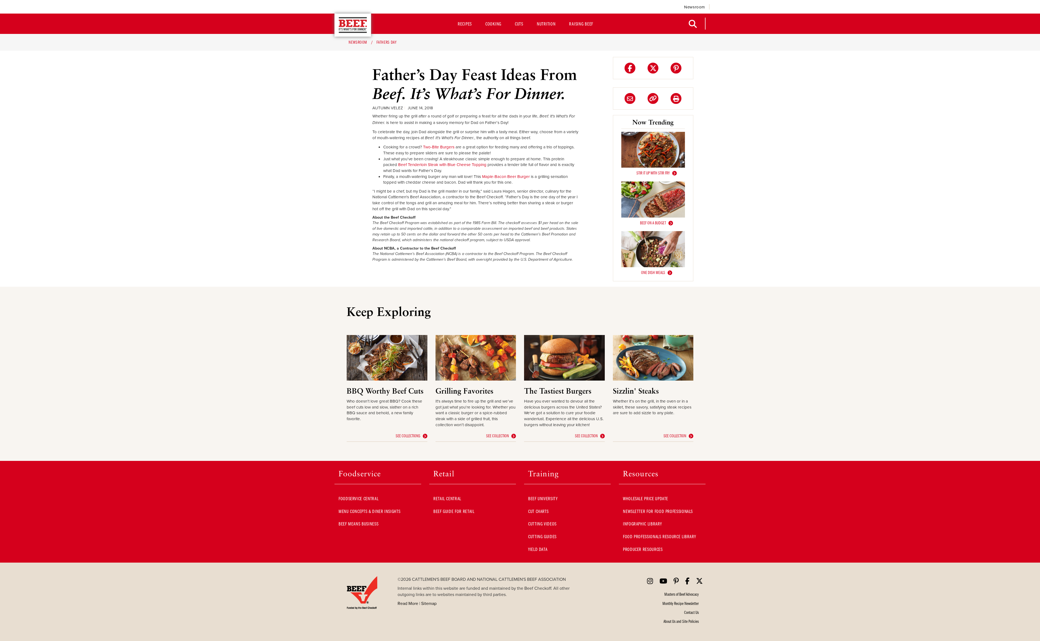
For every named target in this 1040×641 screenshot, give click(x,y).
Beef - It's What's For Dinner (352, 25)
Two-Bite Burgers (438, 147)
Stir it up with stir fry (653, 173)
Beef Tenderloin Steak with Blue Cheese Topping (442, 164)
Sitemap (429, 603)
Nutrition (546, 24)
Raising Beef (581, 24)
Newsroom (694, 7)
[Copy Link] (653, 98)
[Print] (676, 98)
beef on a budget (653, 222)
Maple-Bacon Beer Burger (506, 176)
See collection (497, 435)
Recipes (465, 24)
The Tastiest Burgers (558, 390)
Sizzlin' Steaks (636, 390)
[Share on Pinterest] (676, 68)
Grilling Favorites (464, 390)
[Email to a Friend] (630, 98)
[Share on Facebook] (630, 68)
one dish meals (653, 272)
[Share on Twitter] (653, 68)
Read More (408, 603)
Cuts (519, 24)
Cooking (493, 24)
